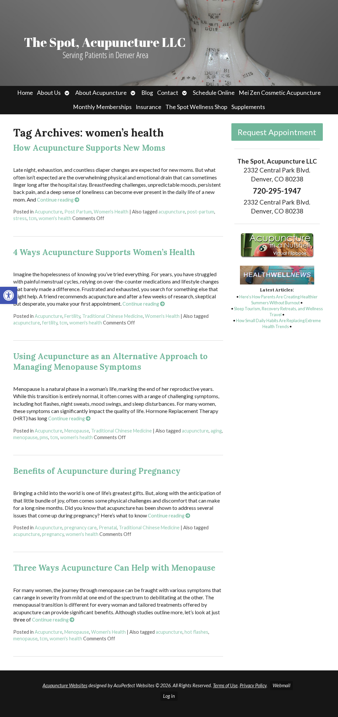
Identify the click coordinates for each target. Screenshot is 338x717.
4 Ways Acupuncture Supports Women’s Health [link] (104, 252)
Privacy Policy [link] (253, 685)
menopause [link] (25, 437)
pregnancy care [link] (80, 527)
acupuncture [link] (171, 211)
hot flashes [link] (196, 632)
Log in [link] (169, 696)
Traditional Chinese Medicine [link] (112, 316)
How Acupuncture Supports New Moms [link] (89, 148)
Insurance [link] (148, 106)
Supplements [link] (248, 106)
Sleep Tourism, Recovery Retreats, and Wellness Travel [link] (278, 311)
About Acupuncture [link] (101, 92)
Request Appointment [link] (277, 132)
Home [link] (25, 92)
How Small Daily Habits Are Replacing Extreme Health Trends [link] (278, 323)
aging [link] (216, 431)
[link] (8, 295)
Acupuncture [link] (48, 211)
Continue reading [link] (56, 200)
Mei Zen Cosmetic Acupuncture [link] (280, 92)
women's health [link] (55, 218)
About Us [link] (49, 92)
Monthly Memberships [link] (102, 106)
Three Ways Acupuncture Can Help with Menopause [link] (114, 568)
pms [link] (44, 437)
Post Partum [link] (78, 211)
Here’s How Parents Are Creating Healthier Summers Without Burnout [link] (278, 299)
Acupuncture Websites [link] (65, 685)
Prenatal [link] (108, 527)
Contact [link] (167, 92)
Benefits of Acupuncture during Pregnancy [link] (97, 471)
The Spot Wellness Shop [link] (196, 106)
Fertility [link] (72, 316)
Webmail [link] (281, 685)
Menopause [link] (76, 431)
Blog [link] (147, 92)
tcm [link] (33, 218)
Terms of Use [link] (225, 685)
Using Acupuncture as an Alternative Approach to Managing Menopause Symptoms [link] (110, 361)
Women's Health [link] (111, 211)
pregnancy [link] (53, 534)
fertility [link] (49, 322)
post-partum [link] (200, 211)
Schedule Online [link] (214, 92)
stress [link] (20, 218)
